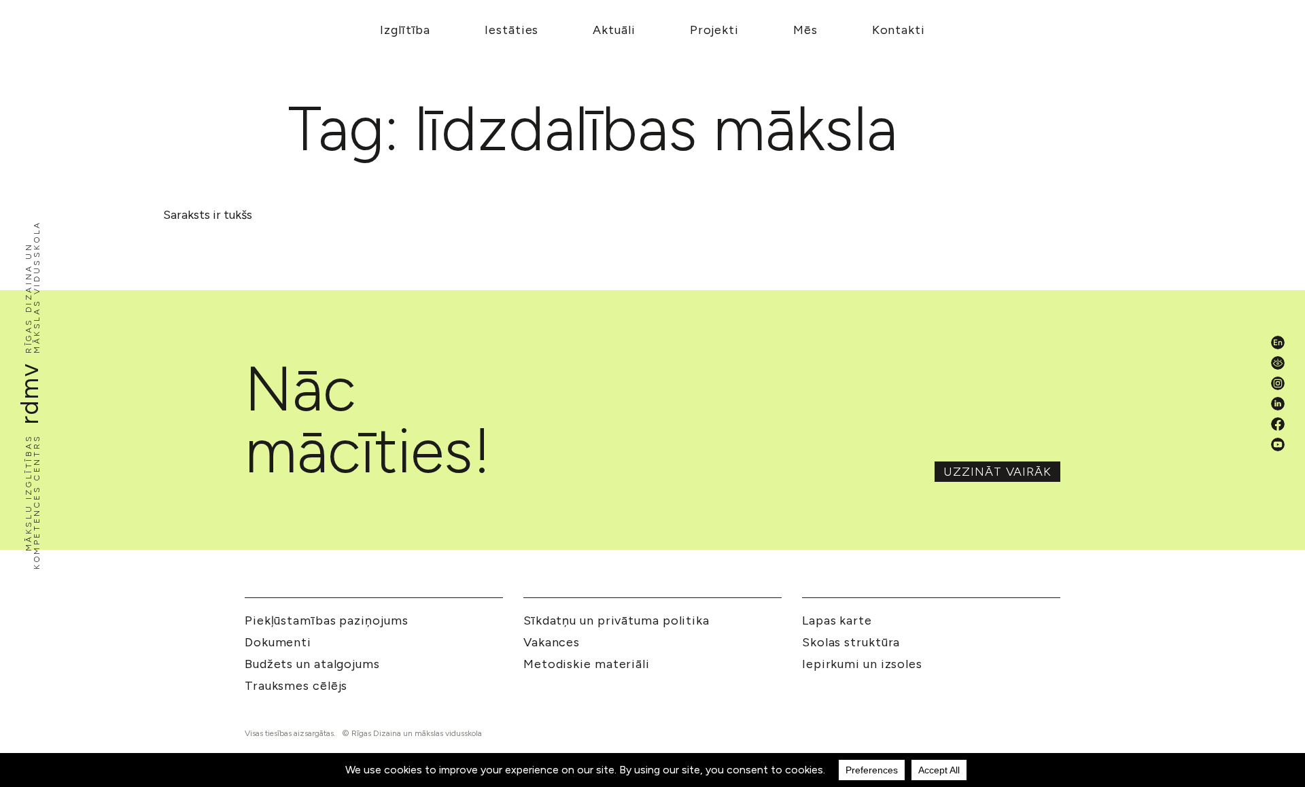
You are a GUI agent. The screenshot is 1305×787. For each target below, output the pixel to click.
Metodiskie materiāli (586, 664)
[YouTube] (1278, 444)
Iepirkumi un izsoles (862, 664)
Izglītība (405, 29)
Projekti (714, 29)
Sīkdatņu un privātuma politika (616, 620)
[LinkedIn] (1278, 403)
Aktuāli (614, 29)
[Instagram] (1278, 383)
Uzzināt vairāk (997, 471)
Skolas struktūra (851, 642)
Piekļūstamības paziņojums (326, 620)
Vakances (551, 642)
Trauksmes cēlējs (296, 685)
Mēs (805, 29)
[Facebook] (1278, 424)
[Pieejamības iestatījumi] (1278, 363)
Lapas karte (837, 620)
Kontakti (898, 29)
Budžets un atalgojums (312, 664)
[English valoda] (1278, 342)
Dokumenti (278, 642)
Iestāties (511, 29)
